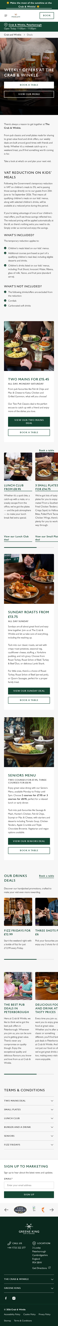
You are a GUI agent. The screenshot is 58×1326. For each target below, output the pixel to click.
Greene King (12, 1288)
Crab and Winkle (12, 34)
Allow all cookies (29, 708)
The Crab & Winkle (16, 1279)
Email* (8, 1179)
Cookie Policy (29, 1314)
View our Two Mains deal (29, 422)
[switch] (50, 667)
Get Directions (39, 1268)
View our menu (29, 94)
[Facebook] (6, 1298)
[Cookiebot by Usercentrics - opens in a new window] (41, 605)
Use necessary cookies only (29, 719)
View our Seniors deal (29, 841)
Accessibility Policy (12, 1314)
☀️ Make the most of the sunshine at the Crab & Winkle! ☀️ (29, 4)
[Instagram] (14, 1298)
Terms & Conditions (23, 1320)
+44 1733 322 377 (16, 1247)
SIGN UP (29, 1194)
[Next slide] (51, 1209)
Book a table (29, 85)
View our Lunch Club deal (18, 467)
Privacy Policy (44, 1314)
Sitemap (7, 1320)
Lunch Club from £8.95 (14, 487)
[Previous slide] (6, 1209)
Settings (44, 699)
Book (47, 15)
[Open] (6, 15)
